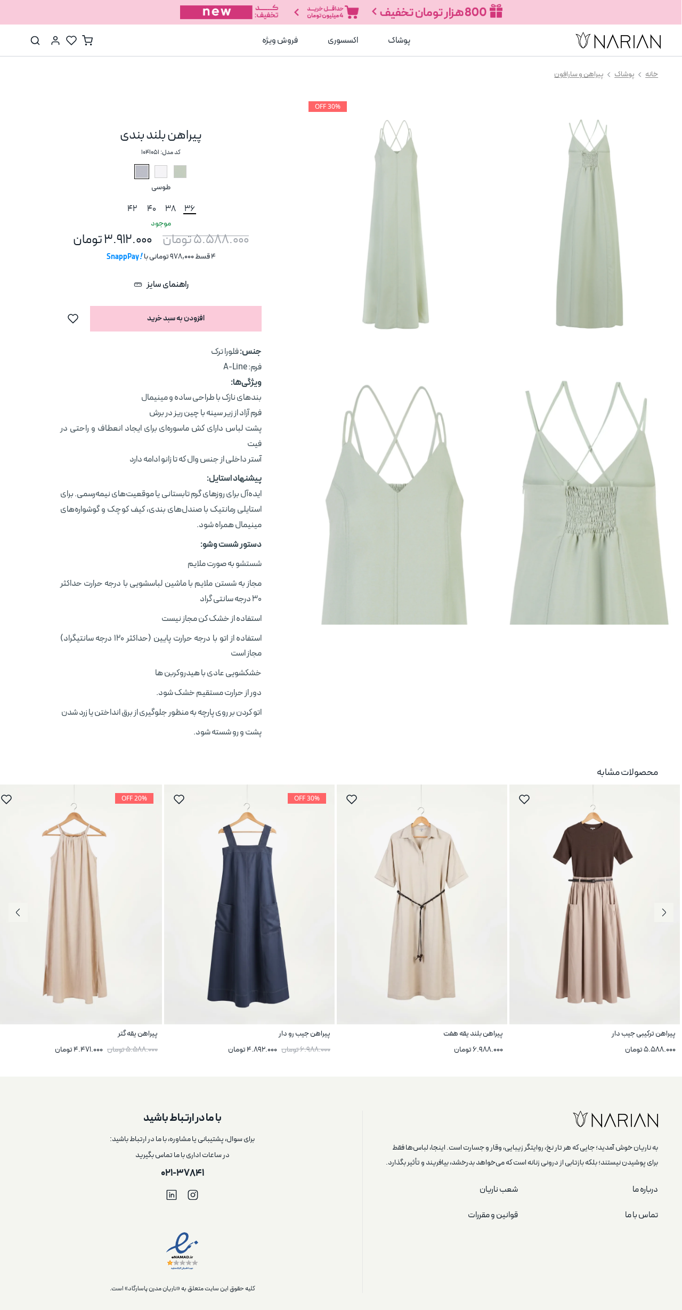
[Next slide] (18, 912)
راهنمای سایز (168, 284)
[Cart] (87, 40)
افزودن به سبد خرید (176, 318)
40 (151, 208)
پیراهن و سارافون (579, 74)
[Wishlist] (71, 40)
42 (132, 208)
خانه (651, 74)
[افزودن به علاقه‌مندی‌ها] (73, 318)
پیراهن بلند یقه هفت (473, 1033)
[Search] (35, 40)
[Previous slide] (663, 912)
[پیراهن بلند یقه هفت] (422, 904)
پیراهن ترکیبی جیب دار (644, 1033)
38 (170, 208)
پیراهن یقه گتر (138, 1033)
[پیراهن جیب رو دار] (249, 904)
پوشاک (624, 74)
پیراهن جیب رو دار (304, 1033)
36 (189, 208)
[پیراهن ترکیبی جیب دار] (594, 904)
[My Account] (55, 40)
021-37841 (182, 1173)
